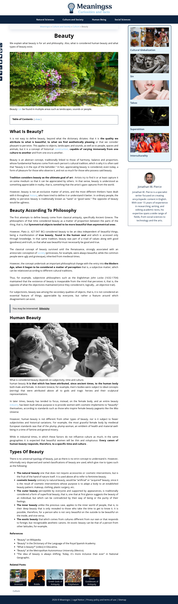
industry (14, 404)
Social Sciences (122, 19)
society (41, 252)
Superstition (137, 129)
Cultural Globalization (142, 50)
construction (61, 149)
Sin (132, 76)
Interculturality (139, 155)
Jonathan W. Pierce (150, 187)
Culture (76, 26)
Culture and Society (73, 19)
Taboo (133, 102)
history (33, 195)
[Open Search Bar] (140, 19)
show (37, 119)
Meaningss (45, 26)
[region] (89, 592)
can (20, 109)
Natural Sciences (45, 19)
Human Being (99, 19)
